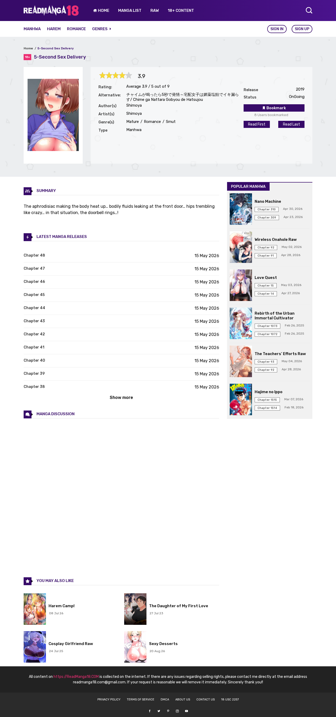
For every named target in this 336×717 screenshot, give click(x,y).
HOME (103, 10)
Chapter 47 (34, 268)
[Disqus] (121, 497)
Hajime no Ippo (268, 391)
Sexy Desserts (163, 643)
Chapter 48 (34, 255)
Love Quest (266, 277)
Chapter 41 (34, 347)
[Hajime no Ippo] (241, 400)
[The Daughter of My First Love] (135, 609)
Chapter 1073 (267, 326)
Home (28, 48)
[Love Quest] (241, 285)
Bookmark (276, 108)
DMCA (165, 699)
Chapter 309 (267, 217)
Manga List (129, 10)
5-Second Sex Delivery (56, 48)
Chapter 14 (266, 293)
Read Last (291, 124)
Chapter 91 (266, 255)
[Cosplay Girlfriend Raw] (35, 647)
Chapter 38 (34, 387)
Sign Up (302, 29)
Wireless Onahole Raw (276, 239)
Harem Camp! (62, 606)
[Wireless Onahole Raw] (241, 247)
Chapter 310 (267, 209)
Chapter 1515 (267, 400)
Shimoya (134, 105)
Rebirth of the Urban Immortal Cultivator (275, 315)
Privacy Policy (108, 699)
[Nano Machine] (241, 209)
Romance (76, 29)
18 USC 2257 (230, 699)
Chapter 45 (34, 295)
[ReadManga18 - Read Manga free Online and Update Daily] (51, 14)
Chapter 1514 (267, 408)
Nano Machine (268, 201)
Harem (54, 29)
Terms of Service (140, 699)
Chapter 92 (266, 247)
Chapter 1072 (267, 334)
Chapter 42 (34, 334)
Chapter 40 (34, 360)
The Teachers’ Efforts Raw (280, 353)
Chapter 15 (266, 285)
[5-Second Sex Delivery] (53, 149)
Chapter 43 (34, 321)
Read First (256, 124)
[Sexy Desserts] (135, 647)
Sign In (277, 29)
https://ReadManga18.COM (76, 676)
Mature (132, 121)
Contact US (205, 699)
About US (182, 699)
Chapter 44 (34, 308)
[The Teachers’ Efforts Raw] (241, 362)
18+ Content (181, 10)
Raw (154, 10)
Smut (170, 121)
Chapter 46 (34, 281)
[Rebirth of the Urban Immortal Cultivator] (241, 324)
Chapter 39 (34, 373)
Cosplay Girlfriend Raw (71, 643)
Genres (100, 29)
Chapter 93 (266, 361)
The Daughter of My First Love (178, 606)
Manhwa (32, 29)
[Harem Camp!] (35, 609)
